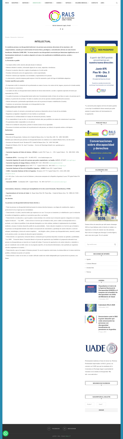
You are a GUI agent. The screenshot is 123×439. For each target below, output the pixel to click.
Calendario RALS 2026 (106, 305)
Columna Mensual (81, 3)
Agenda (59, 3)
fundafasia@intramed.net (55, 163)
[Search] (117, 3)
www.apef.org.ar (71, 160)
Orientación (37, 3)
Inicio (7, 3)
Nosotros (15, 3)
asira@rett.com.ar (10, 173)
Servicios (25, 3)
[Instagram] (62, 29)
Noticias (68, 3)
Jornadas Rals (90, 267)
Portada (7, 37)
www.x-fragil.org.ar (60, 165)
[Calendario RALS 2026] (91, 308)
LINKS (102, 3)
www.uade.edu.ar (92, 374)
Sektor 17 (68, 436)
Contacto (94, 3)
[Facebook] (60, 29)
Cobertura (48, 3)
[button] (5, 433)
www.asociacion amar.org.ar (58, 181)
